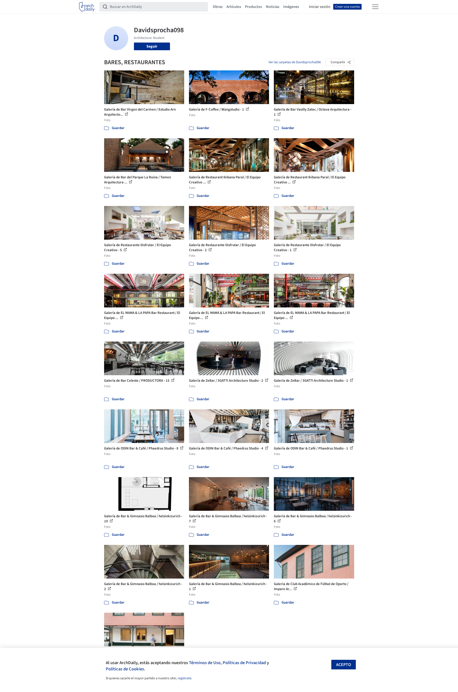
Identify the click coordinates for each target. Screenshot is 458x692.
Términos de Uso (204, 663)
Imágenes (291, 6)
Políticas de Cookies (125, 669)
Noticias (272, 6)
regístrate (184, 678)
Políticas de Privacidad (244, 663)
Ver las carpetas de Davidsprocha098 (295, 62)
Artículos (233, 6)
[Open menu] (375, 7)
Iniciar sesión (319, 6)
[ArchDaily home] (86, 7)
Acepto (343, 665)
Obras (218, 6)
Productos (253, 6)
